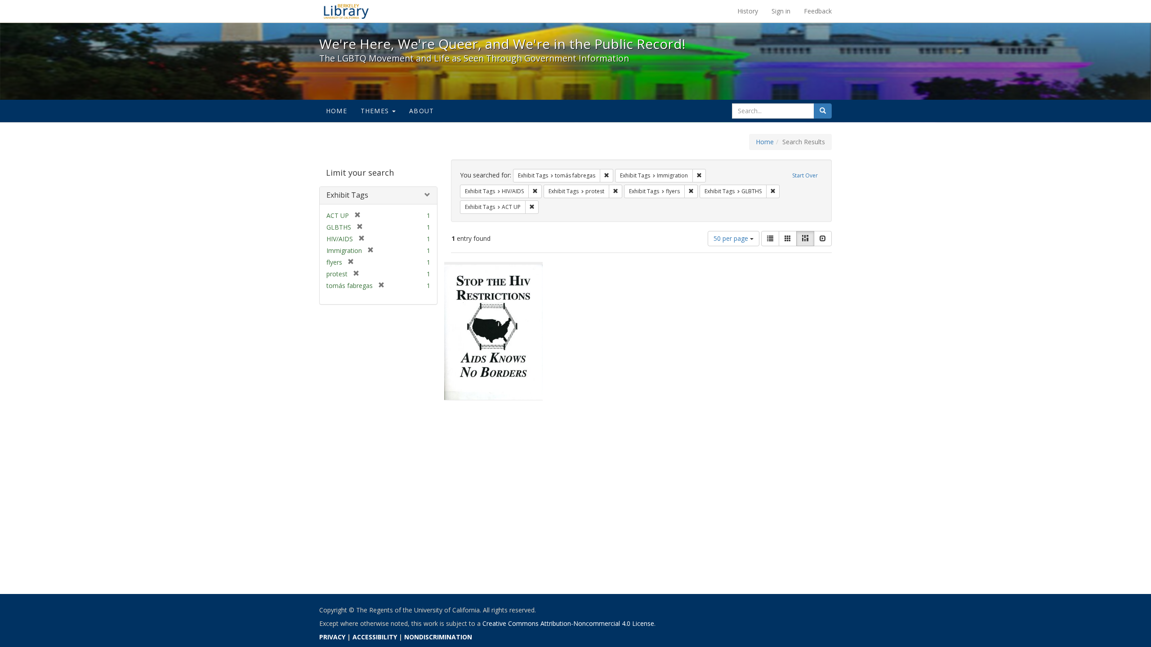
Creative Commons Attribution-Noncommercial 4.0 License (568, 623)
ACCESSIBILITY (374, 637)
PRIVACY (332, 637)
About (421, 110)
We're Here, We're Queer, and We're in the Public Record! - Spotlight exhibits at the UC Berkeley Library (346, 11)
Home (336, 110)
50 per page (732, 238)
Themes (376, 110)
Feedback (818, 11)
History (747, 11)
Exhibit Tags (347, 195)
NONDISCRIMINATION (438, 637)
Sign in (781, 11)
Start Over (805, 175)
